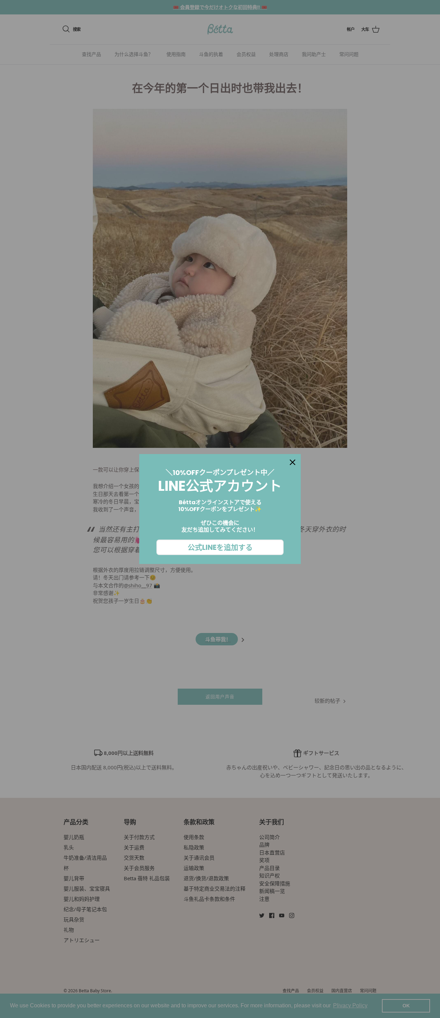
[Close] (292, 462)
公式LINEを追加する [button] (220, 547)
